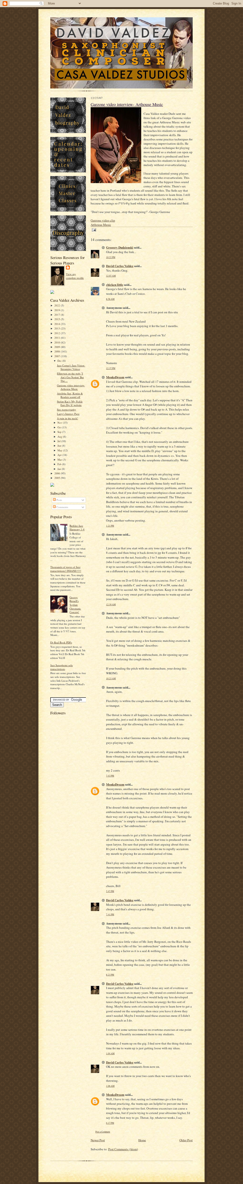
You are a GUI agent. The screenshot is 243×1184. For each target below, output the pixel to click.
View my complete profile (75, 276)
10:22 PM (110, 257)
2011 (57, 337)
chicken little (114, 284)
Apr (59, 455)
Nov (60, 422)
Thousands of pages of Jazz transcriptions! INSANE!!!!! (65, 569)
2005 (57, 478)
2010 (57, 342)
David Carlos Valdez (119, 266)
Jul (59, 441)
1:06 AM (110, 1085)
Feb (59, 464)
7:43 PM (110, 775)
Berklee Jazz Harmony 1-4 (77, 527)
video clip (103, 220)
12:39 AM (111, 604)
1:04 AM (110, 1053)
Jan (59, 469)
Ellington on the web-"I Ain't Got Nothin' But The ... (70, 377)
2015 (57, 319)
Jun (59, 445)
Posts (59, 500)
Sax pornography (66, 409)
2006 (57, 473)
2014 (57, 324)
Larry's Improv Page (68, 414)
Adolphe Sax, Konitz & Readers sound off (70, 395)
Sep (59, 432)
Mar (60, 459)
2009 (57, 347)
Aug (60, 436)
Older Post (186, 1140)
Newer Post (98, 1140)
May (60, 450)
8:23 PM (110, 974)
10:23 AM (111, 678)
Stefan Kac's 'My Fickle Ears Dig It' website (70, 403)
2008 (57, 351)
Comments (62, 507)
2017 (57, 314)
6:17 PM (110, 1122)
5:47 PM (110, 891)
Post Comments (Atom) (123, 1149)
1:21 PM (110, 525)
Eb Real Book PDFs (61, 642)
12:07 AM (111, 275)
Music (101, 224)
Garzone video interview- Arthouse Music (71, 387)
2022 (57, 305)
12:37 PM (110, 368)
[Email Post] (93, 229)
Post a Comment (102, 1131)
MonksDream (115, 377)
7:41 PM (110, 914)
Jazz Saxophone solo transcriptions (61, 667)
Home (142, 1140)
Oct (59, 427)
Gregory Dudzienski (119, 247)
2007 (57, 356)
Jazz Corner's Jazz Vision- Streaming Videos (71, 367)
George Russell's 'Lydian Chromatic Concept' (75, 605)
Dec (59, 360)
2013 (57, 328)
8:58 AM (110, 299)
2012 (57, 333)
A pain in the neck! (67, 418)
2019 (57, 310)
